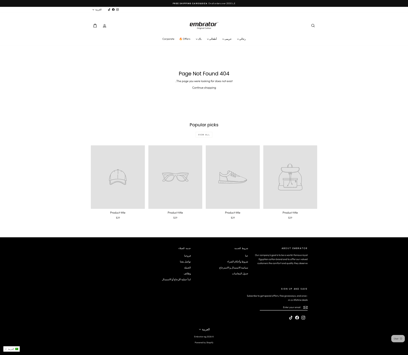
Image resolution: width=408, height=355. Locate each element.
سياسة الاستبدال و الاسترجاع (233, 267)
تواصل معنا (185, 261)
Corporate (168, 38)
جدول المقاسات (240, 273)
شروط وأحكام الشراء (237, 261)
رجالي (242, 38)
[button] (11, 349)
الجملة (187, 267)
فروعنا (187, 255)
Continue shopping (204, 87)
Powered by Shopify (204, 342)
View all (204, 134)
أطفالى (213, 38)
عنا (246, 255)
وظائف (187, 273)
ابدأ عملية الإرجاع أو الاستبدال (176, 279)
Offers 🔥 (184, 38)
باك (199, 38)
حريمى (228, 38)
